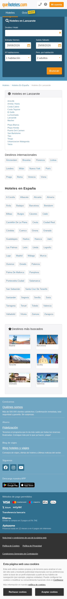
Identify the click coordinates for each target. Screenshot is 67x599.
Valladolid (10, 314)
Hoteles (5, 85)
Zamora (35, 314)
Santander (11, 297)
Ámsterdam (11, 160)
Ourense (10, 264)
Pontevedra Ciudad (15, 281)
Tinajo (10, 139)
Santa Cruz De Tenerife (36, 289)
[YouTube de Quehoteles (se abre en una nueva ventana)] (21, 467)
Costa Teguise (13, 109)
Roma (20, 177)
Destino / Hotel (11, 27)
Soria (48, 297)
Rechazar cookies (18, 592)
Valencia (47, 306)
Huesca (38, 239)
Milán (21, 168)
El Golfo (10, 112)
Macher (10, 120)
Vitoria (23, 314)
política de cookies (37, 585)
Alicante (37, 197)
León (25, 247)
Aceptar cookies (49, 592)
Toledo (35, 306)
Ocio (24, 12)
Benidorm (48, 205)
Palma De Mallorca (15, 272)
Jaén (49, 239)
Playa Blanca (13, 125)
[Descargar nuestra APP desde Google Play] (10, 485)
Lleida (35, 247)
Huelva (26, 239)
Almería (50, 197)
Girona (35, 230)
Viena (43, 177)
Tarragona (10, 306)
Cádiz (45, 214)
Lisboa (53, 160)
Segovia (25, 297)
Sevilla (37, 297)
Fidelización (10, 427)
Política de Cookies (11, 546)
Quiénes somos (12, 407)
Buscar (54, 70)
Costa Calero (13, 107)
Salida (42, 40)
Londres (10, 168)
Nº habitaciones (12, 52)
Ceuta (35, 222)
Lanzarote (11, 118)
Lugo (8, 255)
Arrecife (10, 101)
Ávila (8, 205)
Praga (9, 177)
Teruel (24, 306)
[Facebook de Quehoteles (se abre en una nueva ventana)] (5, 467)
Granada (47, 230)
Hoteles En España (20, 85)
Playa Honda (13, 128)
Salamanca (34, 281)
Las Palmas (11, 247)
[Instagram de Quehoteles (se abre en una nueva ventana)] (13, 467)
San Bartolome (14, 133)
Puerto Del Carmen (16, 130)
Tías (9, 136)
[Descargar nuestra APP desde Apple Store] (27, 485)
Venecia (31, 177)
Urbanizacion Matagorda (18, 141)
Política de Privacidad (32, 546)
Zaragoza (48, 314)
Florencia (40, 160)
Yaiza (9, 144)
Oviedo (23, 264)
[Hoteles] (14, 4)
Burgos (20, 214)
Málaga (31, 255)
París (48, 168)
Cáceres (33, 214)
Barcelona (34, 205)
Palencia (36, 264)
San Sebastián (13, 289)
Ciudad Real (49, 222)
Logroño (47, 247)
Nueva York (34, 168)
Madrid (19, 255)
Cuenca (23, 230)
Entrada (12, 40)
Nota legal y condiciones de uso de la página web (24, 538)
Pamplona (34, 272)
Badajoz (20, 205)
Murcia (43, 255)
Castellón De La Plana (16, 222)
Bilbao (9, 214)
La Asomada (13, 115)
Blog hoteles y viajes (15, 448)
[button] (56, 4)
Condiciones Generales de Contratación (20, 554)
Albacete (24, 197)
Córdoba (10, 230)
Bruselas (26, 160)
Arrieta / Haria (13, 104)
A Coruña (10, 197)
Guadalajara (11, 239)
